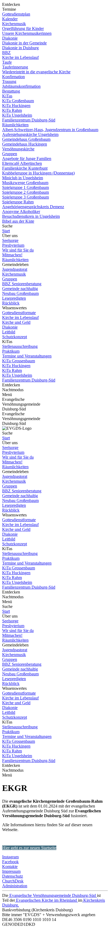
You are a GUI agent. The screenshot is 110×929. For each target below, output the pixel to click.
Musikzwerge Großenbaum (25, 182)
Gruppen (9, 153)
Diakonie (10, 38)
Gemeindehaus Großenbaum (26, 139)
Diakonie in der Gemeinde (24, 43)
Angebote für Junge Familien (26, 158)
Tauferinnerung (15, 67)
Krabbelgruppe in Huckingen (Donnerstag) (38, 173)
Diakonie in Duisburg (20, 47)
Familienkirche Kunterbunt (25, 168)
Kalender (10, 19)
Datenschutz (12, 876)
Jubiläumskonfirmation (21, 86)
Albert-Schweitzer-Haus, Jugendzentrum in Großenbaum (50, 129)
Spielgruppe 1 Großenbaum (25, 187)
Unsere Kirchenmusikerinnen (27, 33)
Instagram (10, 857)
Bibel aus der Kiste (18, 221)
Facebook (10, 861)
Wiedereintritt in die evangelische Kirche (36, 72)
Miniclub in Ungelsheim (22, 178)
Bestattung (11, 91)
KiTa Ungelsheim (17, 115)
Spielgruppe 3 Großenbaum (25, 197)
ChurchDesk (12, 881)
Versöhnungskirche (18, 149)
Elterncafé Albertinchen (22, 163)
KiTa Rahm (12, 110)
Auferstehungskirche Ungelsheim (30, 134)
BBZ (6, 52)
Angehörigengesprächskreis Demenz (33, 206)
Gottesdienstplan (16, 14)
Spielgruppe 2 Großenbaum (25, 192)
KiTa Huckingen (16, 105)
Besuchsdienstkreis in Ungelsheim (31, 216)
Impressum (11, 871)
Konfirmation (13, 76)
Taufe (7, 62)
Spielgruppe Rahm (18, 202)
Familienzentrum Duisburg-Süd (28, 120)
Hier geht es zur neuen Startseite (29, 848)
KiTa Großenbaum (18, 100)
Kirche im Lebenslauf (20, 57)
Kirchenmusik (14, 23)
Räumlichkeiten (15, 125)
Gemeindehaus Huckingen (24, 144)
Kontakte (10, 866)
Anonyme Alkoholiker (21, 211)
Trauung (9, 81)
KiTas (7, 96)
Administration (14, 886)
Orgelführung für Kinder (23, 28)
